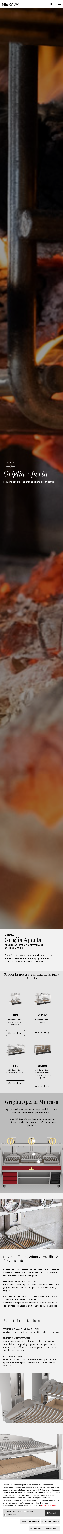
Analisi (30, 1512)
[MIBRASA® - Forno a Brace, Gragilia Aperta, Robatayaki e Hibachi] (10, 4)
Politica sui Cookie (48, 1506)
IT (51, 4)
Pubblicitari (11, 1515)
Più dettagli (52, 1513)
